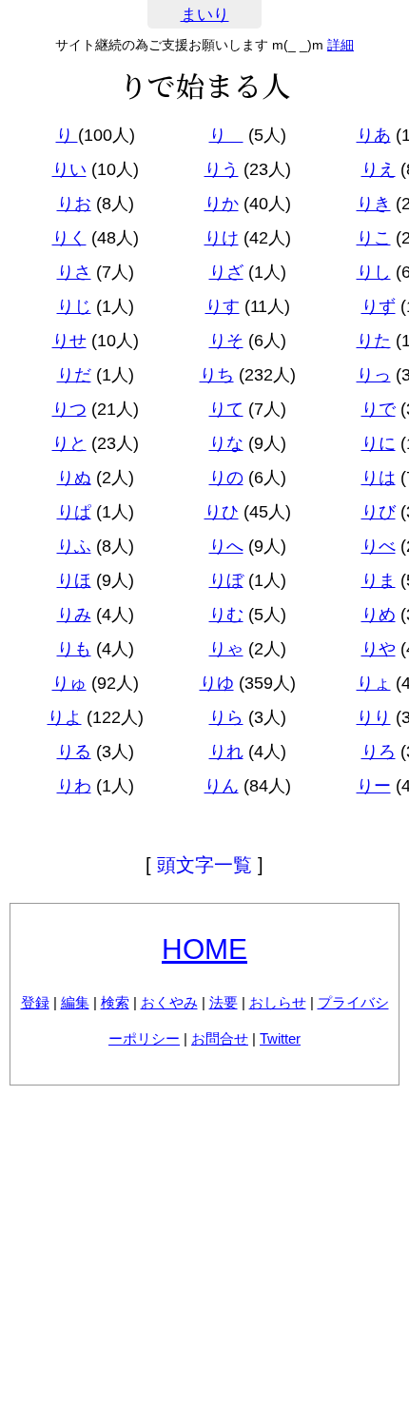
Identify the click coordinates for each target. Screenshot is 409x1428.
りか (221, 203)
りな (226, 443)
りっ (374, 374)
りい (69, 169)
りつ (69, 409)
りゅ (69, 683)
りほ (74, 580)
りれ (226, 751)
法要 (223, 1002)
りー (374, 785)
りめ (378, 614)
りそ (226, 340)
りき (374, 203)
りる (74, 751)
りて (226, 409)
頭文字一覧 (204, 864)
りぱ (74, 511)
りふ (74, 546)
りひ (221, 511)
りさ (74, 272)
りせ (69, 340)
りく (69, 237)
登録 (35, 1002)
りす (222, 306)
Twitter (280, 1038)
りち (217, 374)
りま (378, 580)
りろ (378, 751)
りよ (65, 717)
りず (378, 306)
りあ (374, 135)
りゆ (217, 683)
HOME (204, 949)
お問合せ (219, 1038)
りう (221, 169)
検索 (115, 1002)
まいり (205, 15)
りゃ (226, 648)
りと (69, 443)
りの (226, 477)
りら (226, 717)
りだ (74, 374)
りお (74, 203)
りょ (374, 683)
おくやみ (169, 1002)
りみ (74, 614)
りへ (226, 546)
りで (378, 409)
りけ (221, 237)
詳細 (340, 44)
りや (378, 648)
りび (378, 511)
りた (374, 340)
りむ (226, 614)
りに (378, 443)
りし (374, 272)
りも (74, 648)
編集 (75, 1002)
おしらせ (277, 1002)
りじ (74, 306)
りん (221, 785)
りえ (378, 169)
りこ (374, 237)
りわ (74, 785)
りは (378, 477)
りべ (378, 546)
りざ (226, 272)
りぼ (226, 580)
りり (374, 717)
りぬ (74, 477)
